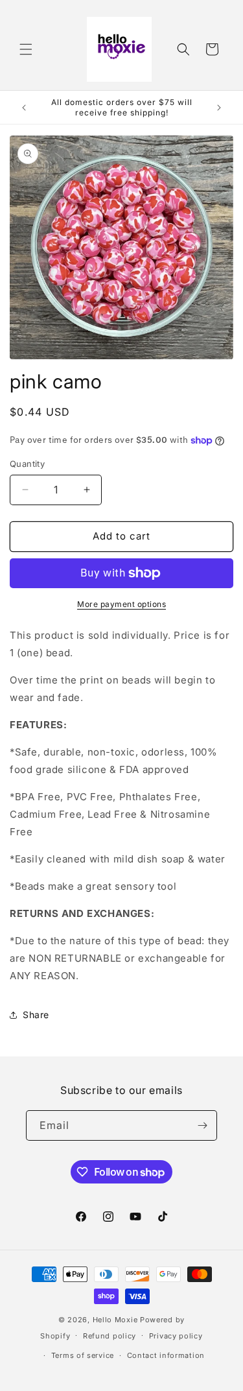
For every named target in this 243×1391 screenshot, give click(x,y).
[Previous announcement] (24, 107)
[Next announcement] (219, 107)
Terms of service (82, 1355)
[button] (26, 49)
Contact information (166, 1355)
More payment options (121, 604)
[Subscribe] (202, 1125)
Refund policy (109, 1335)
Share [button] (36, 1014)
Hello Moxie (116, 1319)
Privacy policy (176, 1335)
